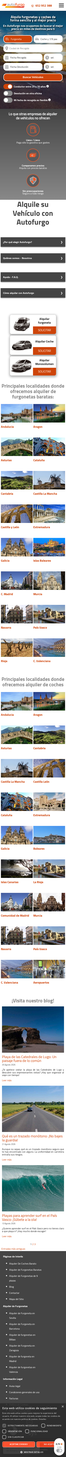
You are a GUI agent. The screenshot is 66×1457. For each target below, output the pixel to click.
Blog (11, 1286)
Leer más (7, 1080)
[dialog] (33, 1430)
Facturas (13, 1398)
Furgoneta (16, 39)
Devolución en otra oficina (28, 93)
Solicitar (44, 330)
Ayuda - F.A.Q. (10, 277)
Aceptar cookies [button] (19, 1444)
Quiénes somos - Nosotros (17, 258)
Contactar (14, 1293)
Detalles (42, 1419)
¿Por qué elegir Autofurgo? (17, 242)
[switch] (59, 1450)
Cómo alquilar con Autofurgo (18, 293)
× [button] (62, 1406)
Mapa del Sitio (16, 1299)
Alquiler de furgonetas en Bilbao (22, 1337)
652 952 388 (43, 5)
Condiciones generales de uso (24, 1392)
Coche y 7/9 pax (49, 39)
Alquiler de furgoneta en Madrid (21, 1358)
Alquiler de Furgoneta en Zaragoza (22, 1348)
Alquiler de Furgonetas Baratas (25, 1269)
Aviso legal (14, 1386)
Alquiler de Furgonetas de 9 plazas (23, 1278)
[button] (33, 1452)
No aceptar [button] (50, 1444)
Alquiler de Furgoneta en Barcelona (22, 1326)
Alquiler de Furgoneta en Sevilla (22, 1315)
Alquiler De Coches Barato (22, 1263)
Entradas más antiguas (13, 1248)
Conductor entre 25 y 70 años (30, 86)
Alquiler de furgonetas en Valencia (22, 1369)
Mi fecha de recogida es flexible (31, 100)
